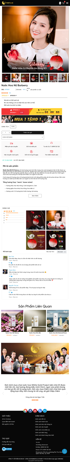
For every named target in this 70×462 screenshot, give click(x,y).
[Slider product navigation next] (64, 323)
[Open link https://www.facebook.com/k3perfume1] (30, 411)
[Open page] (7, 3)
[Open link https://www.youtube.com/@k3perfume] (35, 411)
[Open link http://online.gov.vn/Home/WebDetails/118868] (7, 449)
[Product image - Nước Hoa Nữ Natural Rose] (58, 321)
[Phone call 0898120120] (40, 411)
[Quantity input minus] (3, 132)
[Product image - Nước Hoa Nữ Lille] (35, 321)
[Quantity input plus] (9, 132)
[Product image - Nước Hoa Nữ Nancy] (12, 321)
